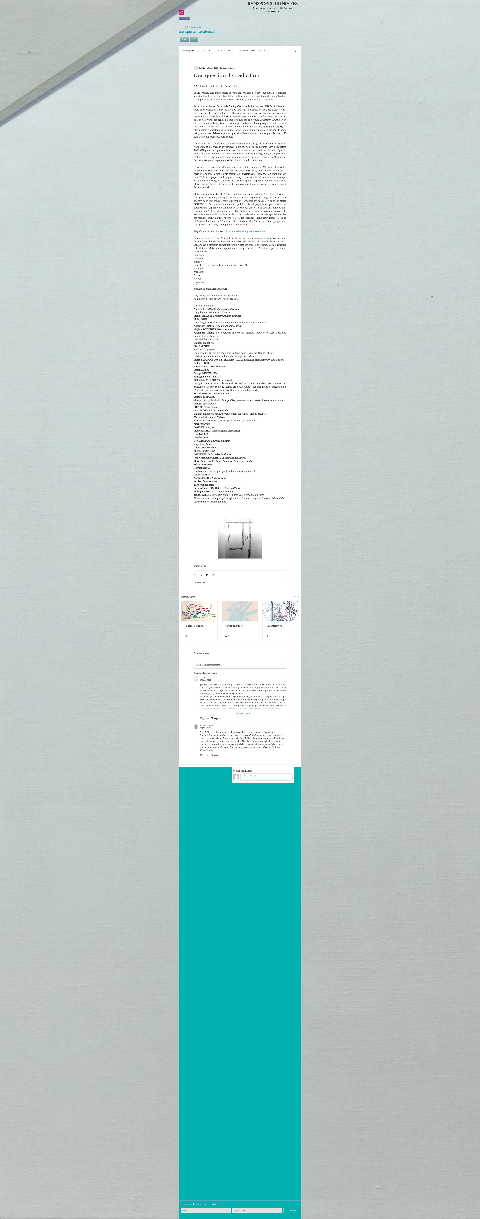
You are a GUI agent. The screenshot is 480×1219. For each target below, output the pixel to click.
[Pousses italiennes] (199, 611)
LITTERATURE (205, 51)
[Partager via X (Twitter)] (201, 575)
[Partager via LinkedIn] (207, 575)
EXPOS (219, 51)
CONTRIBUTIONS (246, 51)
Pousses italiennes (194, 625)
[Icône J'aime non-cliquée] (201, 718)
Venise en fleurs (234, 625)
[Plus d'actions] (284, 67)
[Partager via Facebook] (195, 575)
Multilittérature (274, 625)
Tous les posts (187, 51)
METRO (230, 51)
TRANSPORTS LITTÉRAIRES (272, 4)
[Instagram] (181, 12)
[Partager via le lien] (213, 575)
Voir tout (295, 596)
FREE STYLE (264, 51)
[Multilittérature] (280, 611)
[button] (295, 51)
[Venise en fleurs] (240, 611)
